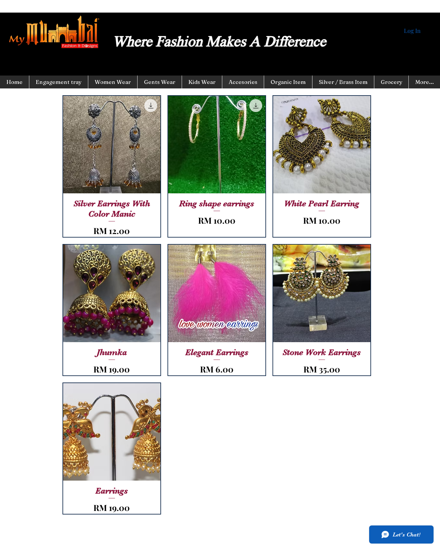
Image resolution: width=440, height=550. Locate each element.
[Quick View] (111, 144)
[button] (202, 82)
